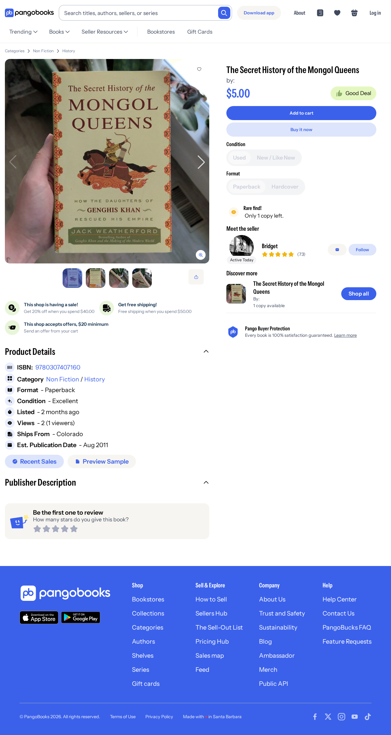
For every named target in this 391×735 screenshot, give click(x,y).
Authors (143, 641)
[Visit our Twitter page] (328, 716)
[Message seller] (337, 249)
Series (140, 669)
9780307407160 (57, 367)
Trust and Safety (282, 613)
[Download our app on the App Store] (39, 617)
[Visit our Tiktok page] (367, 716)
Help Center (340, 599)
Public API (273, 683)
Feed (202, 669)
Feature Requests (347, 641)
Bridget (270, 246)
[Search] (224, 13)
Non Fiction (43, 51)
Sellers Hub (211, 613)
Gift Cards (199, 31)
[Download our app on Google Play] (80, 617)
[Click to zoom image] (107, 161)
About (299, 12)
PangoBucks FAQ (347, 627)
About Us (272, 599)
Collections (148, 613)
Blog (265, 641)
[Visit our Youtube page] (354, 716)
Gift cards (145, 683)
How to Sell (211, 599)
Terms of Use (123, 716)
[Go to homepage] (29, 13)
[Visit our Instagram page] (341, 716)
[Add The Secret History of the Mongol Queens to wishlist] (199, 69)
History (68, 51)
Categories (14, 51)
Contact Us (338, 613)
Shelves (142, 655)
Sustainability (278, 627)
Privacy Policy (159, 716)
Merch (268, 669)
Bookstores (161, 31)
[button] (107, 352)
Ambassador (277, 655)
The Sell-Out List (219, 627)
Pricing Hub (212, 641)
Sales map (210, 655)
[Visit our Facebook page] (315, 716)
